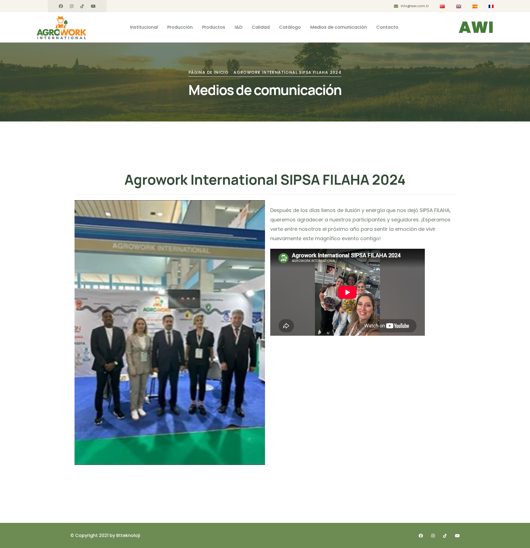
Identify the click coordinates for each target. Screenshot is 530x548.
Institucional (144, 27)
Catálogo (290, 27)
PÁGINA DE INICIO (209, 72)
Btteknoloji (128, 535)
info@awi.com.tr (415, 6)
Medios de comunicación (338, 27)
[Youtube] (93, 6)
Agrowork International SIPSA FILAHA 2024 (287, 72)
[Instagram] (71, 6)
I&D (238, 27)
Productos (213, 27)
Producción (180, 27)
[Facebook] (61, 6)
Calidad (261, 27)
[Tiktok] (82, 6)
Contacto (387, 27)
